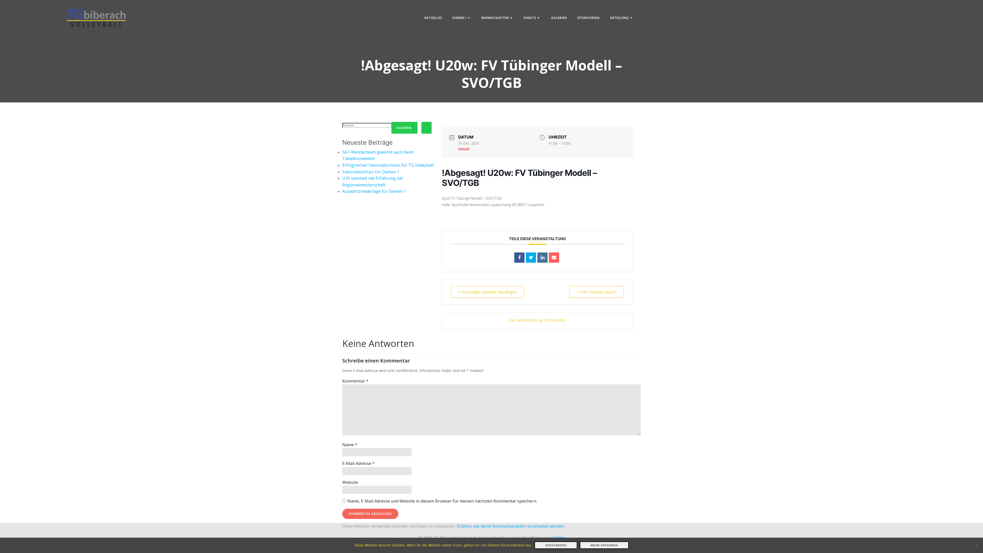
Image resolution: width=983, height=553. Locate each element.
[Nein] (976, 545)
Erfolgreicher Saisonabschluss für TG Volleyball (387, 165)
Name (349, 445)
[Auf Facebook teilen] (519, 257)
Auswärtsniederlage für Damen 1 (374, 191)
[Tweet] (531, 257)
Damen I (460, 18)
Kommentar (355, 381)
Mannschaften (495, 18)
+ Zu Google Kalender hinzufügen (487, 291)
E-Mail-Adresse (358, 463)
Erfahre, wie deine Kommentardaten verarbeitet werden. (511, 526)
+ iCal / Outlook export (596, 291)
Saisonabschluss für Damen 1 (370, 172)
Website (350, 482)
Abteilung (619, 18)
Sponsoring (588, 18)
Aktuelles (433, 18)
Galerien (559, 18)
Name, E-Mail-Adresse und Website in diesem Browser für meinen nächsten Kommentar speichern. (442, 501)
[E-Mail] (554, 257)
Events (530, 18)
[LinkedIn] (542, 257)
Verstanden (556, 545)
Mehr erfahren (604, 545)
